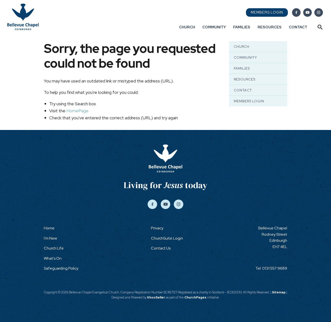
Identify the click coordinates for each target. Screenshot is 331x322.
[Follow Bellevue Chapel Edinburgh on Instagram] (318, 12)
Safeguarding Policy (61, 268)
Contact (298, 27)
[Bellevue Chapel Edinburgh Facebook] (296, 12)
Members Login (267, 12)
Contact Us (161, 248)
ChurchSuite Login (167, 238)
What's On (53, 258)
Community (214, 27)
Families (241, 27)
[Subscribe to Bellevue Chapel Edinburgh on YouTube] (307, 12)
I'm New (50, 238)
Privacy (157, 228)
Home (49, 228)
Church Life (54, 248)
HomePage (77, 110)
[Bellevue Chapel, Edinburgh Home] (23, 16)
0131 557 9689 (274, 268)
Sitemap (279, 292)
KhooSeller (156, 297)
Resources (270, 27)
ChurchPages (195, 297)
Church (187, 27)
